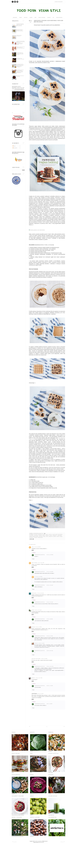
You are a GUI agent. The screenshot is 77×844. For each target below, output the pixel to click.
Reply (32, 550)
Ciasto (50, 534)
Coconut (32, 535)
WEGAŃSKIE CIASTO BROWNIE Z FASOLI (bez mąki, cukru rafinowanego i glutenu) (18, 87)
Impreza (55, 535)
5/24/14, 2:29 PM (41, 643)
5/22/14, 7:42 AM (50, 602)
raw (35, 17)
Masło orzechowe (34, 536)
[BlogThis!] (31, 539)
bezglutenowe (42, 17)
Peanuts (32, 537)
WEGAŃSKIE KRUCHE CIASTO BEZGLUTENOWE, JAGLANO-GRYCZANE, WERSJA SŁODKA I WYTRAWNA (20, 65)
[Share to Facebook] (33, 539)
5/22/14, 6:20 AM (40, 593)
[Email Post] (44, 533)
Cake (47, 534)
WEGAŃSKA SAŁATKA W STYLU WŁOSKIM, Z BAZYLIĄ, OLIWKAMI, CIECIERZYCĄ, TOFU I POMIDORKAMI (20, 71)
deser (31, 17)
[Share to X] (32, 539)
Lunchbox (59, 535)
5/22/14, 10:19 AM (38, 610)
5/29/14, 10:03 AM (50, 666)
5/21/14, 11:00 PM (50, 554)
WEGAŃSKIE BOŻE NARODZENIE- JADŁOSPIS (20, 58)
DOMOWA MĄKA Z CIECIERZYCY (19, 35)
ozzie (33, 610)
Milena (33, 677)
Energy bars (42, 535)
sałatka (25, 17)
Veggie (36, 643)
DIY (53, 17)
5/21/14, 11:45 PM (39, 576)
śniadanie (15, 17)
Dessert (36, 535)
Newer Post (29, 726)
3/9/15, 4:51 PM (40, 693)
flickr (15, 2)
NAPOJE (49, 17)
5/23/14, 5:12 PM (50, 635)
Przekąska (40, 537)
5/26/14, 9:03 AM (50, 650)
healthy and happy (36, 658)
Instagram (17, 2)
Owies (54, 536)
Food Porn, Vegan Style (38, 841)
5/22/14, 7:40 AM (50, 585)
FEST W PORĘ (34, 562)
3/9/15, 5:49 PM (49, 703)
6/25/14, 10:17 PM (39, 677)
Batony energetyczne (39, 534)
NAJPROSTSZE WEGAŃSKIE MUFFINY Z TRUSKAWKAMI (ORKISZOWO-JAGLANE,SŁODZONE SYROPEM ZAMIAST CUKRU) (20, 43)
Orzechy (51, 536)
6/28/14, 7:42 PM (50, 685)
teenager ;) (34, 593)
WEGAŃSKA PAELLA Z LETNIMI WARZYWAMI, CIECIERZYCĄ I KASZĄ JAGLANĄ (19, 53)
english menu (59, 17)
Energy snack (48, 535)
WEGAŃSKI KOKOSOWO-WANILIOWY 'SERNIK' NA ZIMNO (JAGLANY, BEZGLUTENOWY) (20, 24)
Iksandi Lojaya (42, 842)
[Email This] (30, 539)
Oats (47, 536)
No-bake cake (42, 536)
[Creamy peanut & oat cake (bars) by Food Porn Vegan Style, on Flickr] (37, 230)
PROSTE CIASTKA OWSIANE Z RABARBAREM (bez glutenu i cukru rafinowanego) (20, 48)
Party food (59, 536)
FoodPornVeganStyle (38, 533)
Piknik (35, 537)
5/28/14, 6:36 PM (44, 658)
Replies (34, 552)
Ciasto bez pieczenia (57, 534)
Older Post (64, 726)
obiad (20, 17)
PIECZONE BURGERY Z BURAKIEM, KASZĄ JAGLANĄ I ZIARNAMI (19, 30)
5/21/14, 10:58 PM (50, 571)
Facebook (13, 2)
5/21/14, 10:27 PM (40, 562)
